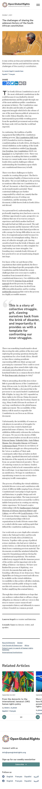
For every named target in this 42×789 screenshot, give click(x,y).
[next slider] (4, 717)
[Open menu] (38, 5)
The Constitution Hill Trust (27, 137)
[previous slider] (38, 717)
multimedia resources (11, 292)
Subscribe (19, 764)
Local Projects (26, 513)
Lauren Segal (8, 71)
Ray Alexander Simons (18, 443)
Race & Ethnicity (8, 643)
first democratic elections (15, 375)
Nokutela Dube (22, 440)
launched (6, 154)
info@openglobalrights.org (14, 752)
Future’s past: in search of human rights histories (17, 649)
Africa (27, 645)
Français (12, 74)
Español (5, 74)
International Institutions (12, 652)
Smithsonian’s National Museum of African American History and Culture (20, 511)
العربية (36, 776)
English (10, 776)
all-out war (9, 367)
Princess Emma (8, 440)
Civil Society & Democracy (12, 645)
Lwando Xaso (19, 71)
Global (20, 643)
